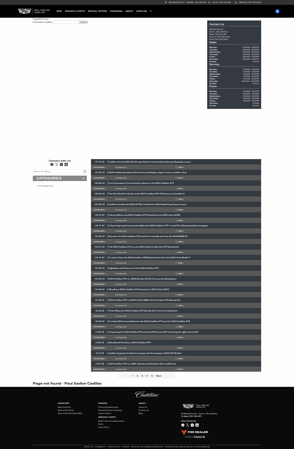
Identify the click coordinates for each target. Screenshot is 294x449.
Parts (100, 424)
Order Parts (103, 427)
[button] (59, 11)
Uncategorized (46, 186)
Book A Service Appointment (111, 421)
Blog (141, 413)
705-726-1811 (221, 34)
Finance (102, 403)
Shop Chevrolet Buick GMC (70, 413)
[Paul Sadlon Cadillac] (33, 11)
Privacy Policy (114, 447)
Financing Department (108, 407)
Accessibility (100, 447)
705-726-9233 (223, 37)
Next (158, 376)
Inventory (64, 403)
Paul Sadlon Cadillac (42, 22)
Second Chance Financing (110, 410)
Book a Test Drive (66, 410)
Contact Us (144, 410)
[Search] (85, 171)
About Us (143, 407)
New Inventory (64, 407)
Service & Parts (107, 417)
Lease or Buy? (104, 413)
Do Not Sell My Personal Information (147, 447)
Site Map (126, 447)
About (142, 403)
